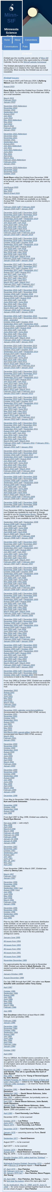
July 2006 (22, 578)
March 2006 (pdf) (11, 586)
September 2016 (31, 296)
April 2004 (22, 635)
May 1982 (8, 1076)
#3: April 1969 (9, 1179)
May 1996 (8, 896)
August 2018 (25, 246)
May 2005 (22, 607)
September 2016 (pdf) (13, 296)
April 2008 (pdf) (10, 532)
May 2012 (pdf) (10, 411)
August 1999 (9, 778)
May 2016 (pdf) (10, 304)
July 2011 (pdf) (10, 433)
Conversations (11, 46)
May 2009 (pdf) (10, 491)
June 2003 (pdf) (10, 657)
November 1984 (10, 1028)
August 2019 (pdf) (11, 221)
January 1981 (9, 1105)
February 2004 (28, 639)
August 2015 (25, 328)
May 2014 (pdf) (10, 360)
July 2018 (22, 248)
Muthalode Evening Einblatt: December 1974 (22, 1163)
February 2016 (28, 310)
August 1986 (9, 995)
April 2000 (8, 760)
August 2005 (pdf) (11, 601)
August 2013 (25, 379)
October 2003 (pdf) (12, 649)
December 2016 (30, 290)
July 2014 (21, 356)
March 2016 (25, 308)
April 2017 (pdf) (10, 280)
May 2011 (22, 437)
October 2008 (27, 506)
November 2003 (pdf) (13, 647)
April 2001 (8, 730)
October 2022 (9, 110)
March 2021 (9, 158)
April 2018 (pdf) (10, 254)
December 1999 (10, 770)
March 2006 (25, 586)
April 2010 (22, 467)
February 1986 (10, 1007)
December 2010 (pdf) (13, 451)
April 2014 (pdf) (10, 362)
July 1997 (8, 857)
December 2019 (30, 213)
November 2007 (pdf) (13, 544)
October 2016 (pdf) (12, 294)
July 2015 (22, 330)
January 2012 (27, 419)
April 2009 (22, 493)
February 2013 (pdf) (12, 391)
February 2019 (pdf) (12, 233)
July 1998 (8, 813)
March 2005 (25, 611)
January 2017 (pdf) (12, 286)
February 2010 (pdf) (12, 471)
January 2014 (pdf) (12, 368)
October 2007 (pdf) (12, 546)
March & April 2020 (12, 193)
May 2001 (8, 728)
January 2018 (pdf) (12, 260)
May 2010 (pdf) (10, 465)
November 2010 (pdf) (13, 453)
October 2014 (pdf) (12, 350)
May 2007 (22, 556)
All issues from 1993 (12, 945)
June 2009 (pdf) (10, 489)
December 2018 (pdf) (13, 238)
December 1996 (10, 882)
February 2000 (10, 764)
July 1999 (8, 780)
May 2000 (8, 758)
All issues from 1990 (12, 957)
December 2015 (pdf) (13, 316)
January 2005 (27, 615)
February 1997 (10, 876)
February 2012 (28, 417)
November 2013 (30, 373)
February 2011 (28, 443)
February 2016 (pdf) (12, 310)
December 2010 (30, 451)
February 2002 (10, 704)
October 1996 (9, 886)
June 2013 (23, 383)
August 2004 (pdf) (11, 627)
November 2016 (30, 292)
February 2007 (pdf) (12, 562)
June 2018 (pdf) (10, 250)
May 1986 (8, 1001)
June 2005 (23, 605)
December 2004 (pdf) (13, 619)
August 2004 (25, 627)
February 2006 (28, 588)
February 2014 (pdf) (12, 366)
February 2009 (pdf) (12, 497)
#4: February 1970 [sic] (13, 1171)
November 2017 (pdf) (13, 266)
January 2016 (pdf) (12, 312)
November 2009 (30, 479)
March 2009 (25, 495)
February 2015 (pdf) (12, 340)
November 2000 (10, 746)
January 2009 (27, 499)
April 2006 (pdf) (10, 584)
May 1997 (8, 863)
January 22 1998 (11, 839)
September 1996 (11, 888)
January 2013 (27, 393)
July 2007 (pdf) (10, 552)
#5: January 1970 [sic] (13, 1173)
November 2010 (30, 453)
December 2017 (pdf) (13, 264)
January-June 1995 (12, 938)
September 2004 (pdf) (13, 625)
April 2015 (22, 336)
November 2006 (30, 570)
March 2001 (9, 736)
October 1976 (9, 1150)
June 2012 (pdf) (10, 409)
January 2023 (9, 102)
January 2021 (9, 164)
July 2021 (8, 148)
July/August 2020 (11, 187)
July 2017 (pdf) (10, 274)
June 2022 (8, 118)
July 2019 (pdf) (10, 223)
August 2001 (9, 722)
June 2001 (8, 726)
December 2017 (30, 264)
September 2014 (31, 352)
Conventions (31, 40)
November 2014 (30, 348)
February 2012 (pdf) (12, 417)
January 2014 (27, 368)
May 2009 (22, 491)
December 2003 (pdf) (13, 645)
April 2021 (8, 156)
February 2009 (28, 497)
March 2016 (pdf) (11, 308)
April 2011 (22, 439)
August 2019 (25, 221)
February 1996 (10, 902)
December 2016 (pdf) (13, 290)
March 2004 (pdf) (11, 637)
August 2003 (25, 653)
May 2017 (22, 278)
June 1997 (8, 859)
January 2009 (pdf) (12, 499)
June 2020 (8, 189)
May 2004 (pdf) (10, 633)
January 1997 (9, 878)
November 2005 (30, 595)
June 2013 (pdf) (10, 383)
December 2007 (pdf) (13, 542)
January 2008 (27, 538)
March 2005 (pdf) (11, 611)
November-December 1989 (15, 960)
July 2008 (22, 526)
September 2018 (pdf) (13, 244)
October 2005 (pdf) (12, 597)
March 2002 (9, 702)
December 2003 (30, 645)
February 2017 (28, 284)
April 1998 (8, 827)
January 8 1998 (10, 841)
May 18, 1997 (9, 861)
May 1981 (8, 1097)
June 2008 (23, 528)
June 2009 (23, 489)
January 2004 (27, 641)
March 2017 (25, 282)
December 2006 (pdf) (13, 568)
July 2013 (22, 381)
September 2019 (31, 219)
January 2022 (9, 130)
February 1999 (10, 790)
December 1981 (10, 1089)
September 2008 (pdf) (13, 522)
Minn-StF (11, 18)
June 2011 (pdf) (10, 435)
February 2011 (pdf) (12, 443)
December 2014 (30, 346)
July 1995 (8, 918)
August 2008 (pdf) (11, 524)
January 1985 (9, 1023)
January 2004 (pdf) (12, 641)
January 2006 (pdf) (12, 590)
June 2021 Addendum (13, 150)
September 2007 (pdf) (13, 548)
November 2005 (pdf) (13, 595)
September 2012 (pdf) (13, 403)
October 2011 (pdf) (12, 427)
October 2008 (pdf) (12, 506)
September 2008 (31, 522)
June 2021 (8, 152)
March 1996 (9, 900)
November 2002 (30, 673)
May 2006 (22, 582)
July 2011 (22, 433)
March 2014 (25, 364)
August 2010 (25, 459)
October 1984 (9, 1030)
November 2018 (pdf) (13, 240)
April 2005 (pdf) (10, 609)
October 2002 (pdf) (12, 675)
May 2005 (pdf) (10, 607)
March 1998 (9, 831)
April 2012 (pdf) (10, 413)
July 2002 (8, 694)
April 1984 (8, 1042)
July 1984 (8, 1036)
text (21, 888)
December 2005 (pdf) (13, 593)
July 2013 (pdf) (10, 381)
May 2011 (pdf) (10, 437)
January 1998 (9, 843)
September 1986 (11, 993)
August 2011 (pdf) (11, 431)
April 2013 (22, 387)
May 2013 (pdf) (10, 385)
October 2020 (9, 174)
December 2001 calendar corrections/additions (23, 710)
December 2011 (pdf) (13, 423)
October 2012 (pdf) (12, 401)
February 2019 (28, 233)
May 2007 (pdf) (10, 556)
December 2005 (30, 593)
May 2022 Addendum (13, 120)
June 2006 (23, 580)
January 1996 (9, 904)
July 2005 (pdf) (10, 603)
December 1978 (10, 1129)
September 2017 (31, 270)
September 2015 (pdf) (13, 324)
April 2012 (22, 413)
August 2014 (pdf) (11, 354)
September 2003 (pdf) (13, 651)
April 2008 (22, 532)
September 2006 (31, 574)
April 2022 (8, 124)
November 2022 (10, 108)
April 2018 (22, 254)
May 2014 (22, 360)
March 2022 (9, 126)
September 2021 (11, 142)
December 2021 (10, 136)
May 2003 (22, 659)
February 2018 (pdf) (12, 258)
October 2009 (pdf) (12, 481)
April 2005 (22, 609)
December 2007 (30, 542)
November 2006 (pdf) (13, 570)
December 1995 (10, 908)
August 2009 (25, 485)
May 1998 (8, 825)
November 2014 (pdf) (13, 348)
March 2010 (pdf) (11, 469)
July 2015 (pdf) (10, 330)
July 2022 (8, 116)
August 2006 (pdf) (11, 576)
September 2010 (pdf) (13, 457)
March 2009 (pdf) (11, 495)
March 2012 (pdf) (11, 415)
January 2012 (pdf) (12, 419)
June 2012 (23, 409)
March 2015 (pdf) (11, 338)
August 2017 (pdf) (11, 272)
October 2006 (27, 572)
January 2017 (27, 286)
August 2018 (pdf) (11, 246)
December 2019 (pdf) (13, 213)
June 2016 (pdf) (10, 302)
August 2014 (25, 354)
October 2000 (9, 748)
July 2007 (22, 552)
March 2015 (25, 338)
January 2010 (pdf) (12, 473)
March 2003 (25, 663)
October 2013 (27, 375)
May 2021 (8, 154)
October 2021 (9, 140)
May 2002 (8, 698)
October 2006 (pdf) (12, 572)
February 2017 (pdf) (12, 284)
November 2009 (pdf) (13, 479)
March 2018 (25, 256)
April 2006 (22, 584)
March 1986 (9, 1005)
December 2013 (30, 371)
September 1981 (11, 1093)
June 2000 (8, 756)
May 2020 (8, 191)
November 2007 (30, 544)
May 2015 (22, 334)
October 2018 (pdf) (12, 242)
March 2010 (25, 469)
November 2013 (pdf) (13, 373)
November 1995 (10, 910)
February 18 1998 (11, 833)
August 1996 (9, 890)
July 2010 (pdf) (10, 461)
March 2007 (25, 560)
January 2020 (27, 209)
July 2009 (22, 487)
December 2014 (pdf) (13, 346)
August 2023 (9, 87)
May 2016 (22, 304)
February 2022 (10, 128)
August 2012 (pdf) (11, 405)
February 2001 (10, 738)
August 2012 (25, 405)
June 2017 (23, 276)
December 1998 (10, 796)
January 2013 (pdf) (12, 393)
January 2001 (9, 740)
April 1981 (8, 1101)
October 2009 (27, 481)
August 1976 (9, 1152)
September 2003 (31, 651)
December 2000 (10, 744)
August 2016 (25, 298)
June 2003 (23, 657)
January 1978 (9, 1132)
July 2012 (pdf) (10, 407)
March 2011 (25, 441)
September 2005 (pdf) (13, 599)
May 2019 (22, 227)
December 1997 (10, 847)
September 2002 (11, 690)
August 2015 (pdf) (11, 328)
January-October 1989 (13, 974)
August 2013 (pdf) (11, 379)
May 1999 (8, 784)
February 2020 (28, 207)
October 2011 (27, 427)
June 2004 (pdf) (10, 631)
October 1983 (9, 1050)
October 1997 (9, 851)
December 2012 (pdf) (13, 397)
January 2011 (27, 447)
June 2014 (23, 358)
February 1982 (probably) (14, 1084)
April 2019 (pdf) (10, 229)
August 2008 (25, 524)
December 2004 (30, 619)
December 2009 (30, 477)
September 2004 (31, 625)
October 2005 (27, 597)
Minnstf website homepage (35, 62)
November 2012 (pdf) (13, 399)
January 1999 (9, 792)
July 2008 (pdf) (10, 526)
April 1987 (8, 987)
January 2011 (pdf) (12, 447)
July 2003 (22, 655)
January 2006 (27, 590)
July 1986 (8, 997)
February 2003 (28, 665)
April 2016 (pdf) (10, 306)
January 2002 (9, 706)
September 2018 (31, 244)
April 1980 (8, 1113)
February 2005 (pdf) (12, 613)
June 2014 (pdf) (10, 358)
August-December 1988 (14, 978)
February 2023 (10, 100)
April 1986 (8, 1003)
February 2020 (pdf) (12, 207)
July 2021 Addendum (12, 146)
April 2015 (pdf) (10, 336)
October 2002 (27, 675)
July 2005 (22, 603)
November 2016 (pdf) (13, 292)
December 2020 (10, 170)
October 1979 (9, 1121)
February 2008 (28, 536)
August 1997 (9, 855)
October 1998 (9, 807)
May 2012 (22, 411)
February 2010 (28, 471)
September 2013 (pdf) (13, 377)
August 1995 (9, 916)
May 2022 (8, 122)
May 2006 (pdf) (10, 582)
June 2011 (23, 435)
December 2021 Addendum (15, 134)
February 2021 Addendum (15, 160)
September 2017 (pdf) (13, 270)
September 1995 (11, 914)
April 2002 (8, 700)
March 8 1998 (9, 829)
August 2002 (9, 692)
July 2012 (22, 407)
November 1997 (10, 849)
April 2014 (22, 362)
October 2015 (27, 322)
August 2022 (9, 114)
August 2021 (9, 144)
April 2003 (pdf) (10, 661)
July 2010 (22, 461)
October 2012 (27, 401)
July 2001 (8, 724)
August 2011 (25, 431)
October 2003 (27, 649)
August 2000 (9, 752)
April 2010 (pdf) (10, 467)
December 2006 (30, 568)
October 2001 (9, 718)
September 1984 (11, 1032)
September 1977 (11, 1138)
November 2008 (30, 504)
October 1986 (9, 991)
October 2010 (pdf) (12, 455)
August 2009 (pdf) (11, 485)
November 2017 (30, 266)
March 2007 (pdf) (11, 560)
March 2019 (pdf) (11, 231)
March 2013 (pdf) (11, 389)
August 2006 (25, 576)
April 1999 (8, 786)
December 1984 (10, 1026)
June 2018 (23, 250)
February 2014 (28, 366)
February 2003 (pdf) (12, 665)
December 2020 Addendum (15, 168)
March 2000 (9, 762)
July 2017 (22, 274)
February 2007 (28, 562)
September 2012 (31, 403)
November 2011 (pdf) (13, 425)
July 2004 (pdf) (10, 629)
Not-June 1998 (10, 823)
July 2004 (22, 629)
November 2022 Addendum (15, 106)
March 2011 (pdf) (11, 441)
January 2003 (27, 667)
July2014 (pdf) (10, 356)
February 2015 (28, 340)
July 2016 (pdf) (10, 300)
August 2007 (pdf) (11, 550)
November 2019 (30, 215)
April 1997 (8, 865)
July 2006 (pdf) (10, 578)
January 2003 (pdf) (12, 667)
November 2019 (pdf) (13, 215)
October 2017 (27, 268)
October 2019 (27, 217)
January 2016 (27, 312)
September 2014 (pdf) (13, 352)
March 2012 (25, 415)
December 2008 (30, 502)
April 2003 (22, 661)
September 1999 (11, 776)
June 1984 (8, 1038)
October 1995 (9, 912)
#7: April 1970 (9, 1169)
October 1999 (9, 774)
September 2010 (31, 457)
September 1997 (11, 853)
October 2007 (27, 546)
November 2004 (30, 621)
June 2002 (8, 696)
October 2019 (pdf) (12, 217)
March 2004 (25, 637)
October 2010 (27, 455)
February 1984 (10, 1044)
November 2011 (30, 425)
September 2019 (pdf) (13, 219)
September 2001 (11, 720)
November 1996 (10, 884)
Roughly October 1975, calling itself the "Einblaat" (24, 1158)
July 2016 (22, 300)
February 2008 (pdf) (12, 536)
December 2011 (30, 423)
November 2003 (30, 647)
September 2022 (11, 112)
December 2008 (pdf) (13, 502)
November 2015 (30, 318)
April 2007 (22, 558)
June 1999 (8, 782)
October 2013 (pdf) (12, 375)
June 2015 (23, 332)
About (17, 40)
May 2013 (22, 385)
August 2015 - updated (38, 326)
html (18, 890)
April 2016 (22, 306)
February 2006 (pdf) (12, 588)
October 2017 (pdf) (12, 268)
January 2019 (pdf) (12, 235)
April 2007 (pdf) (10, 558)
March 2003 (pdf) (11, 663)
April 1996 (8, 898)
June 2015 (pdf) (10, 332)
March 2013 (25, 389)
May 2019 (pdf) (10, 227)
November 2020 (10, 172)
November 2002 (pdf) (13, 673)
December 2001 (10, 714)
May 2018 (22, 252)
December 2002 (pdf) (13, 671)
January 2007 (27, 564)
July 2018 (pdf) (10, 248)
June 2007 (23, 554)
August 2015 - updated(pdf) (15, 326)
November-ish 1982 (12, 1070)
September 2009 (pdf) (13, 483)
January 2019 (27, 235)
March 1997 (9, 874)
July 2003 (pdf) (10, 655)
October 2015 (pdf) (12, 322)
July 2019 (22, 223)
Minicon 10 (13, 1165)
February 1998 (10, 837)
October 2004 (27, 623)
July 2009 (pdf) (10, 487)
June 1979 (8, 1123)
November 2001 (10, 716)
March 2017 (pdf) (11, 282)
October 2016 (27, 294)
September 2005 (31, 599)
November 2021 (10, 138)
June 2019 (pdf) (10, 225)
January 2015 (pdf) (12, 342)
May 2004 (22, 633)
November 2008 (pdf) (13, 504)
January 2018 (27, 260)
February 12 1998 (11, 835)
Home (7, 40)
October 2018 (27, 242)
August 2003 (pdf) (11, 653)
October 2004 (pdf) (12, 623)
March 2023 (9, 98)
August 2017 (25, 272)
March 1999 (9, 788)
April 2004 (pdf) (10, 635)
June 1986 (8, 999)
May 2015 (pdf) (10, 334)
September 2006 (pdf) (13, 574)
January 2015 (27, 342)
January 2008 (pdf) (12, 538)
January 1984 (9, 1046)
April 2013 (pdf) (10, 387)
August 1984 (9, 1034)
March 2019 (25, 231)
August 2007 (25, 550)
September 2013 (31, 377)
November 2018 (30, 240)
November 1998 (10, 805)
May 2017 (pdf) (10, 278)
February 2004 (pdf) (12, 639)
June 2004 (23, 631)
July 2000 (8, 754)
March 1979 (9, 1125)
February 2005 (28, 613)
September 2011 (31, 429)
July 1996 (8, 892)
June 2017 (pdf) (10, 276)
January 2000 (9, 766)
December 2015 (30, 316)
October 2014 (27, 350)
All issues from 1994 (12, 941)
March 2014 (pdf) (11, 364)
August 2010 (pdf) (11, 459)
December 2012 (30, 397)
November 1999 (10, 772)
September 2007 (31, 548)
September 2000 (11, 750)
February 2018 (28, 258)
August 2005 (25, 601)
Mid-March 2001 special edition (17, 732)
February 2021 (10, 162)
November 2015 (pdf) (13, 318)
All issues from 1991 (12, 953)
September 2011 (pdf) (13, 429)
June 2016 (23, 302)
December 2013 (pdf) (13, 371)
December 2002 (30, 671)
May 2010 (22, 465)
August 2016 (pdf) (11, 298)
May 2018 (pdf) (10, 252)
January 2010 (27, 473)
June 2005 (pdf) (10, 605)
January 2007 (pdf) (12, 564)
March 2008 (25, 534)
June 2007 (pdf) (10, 554)
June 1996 (8, 894)
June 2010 (23, 463)
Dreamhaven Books (27, 514)
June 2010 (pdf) (10, 463)
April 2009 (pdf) (10, 493)
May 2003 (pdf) (10, 659)
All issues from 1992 (12, 949)
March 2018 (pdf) (11, 256)
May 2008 (22, 530)
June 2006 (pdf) (10, 580)
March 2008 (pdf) (11, 534)
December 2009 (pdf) (13, 477)
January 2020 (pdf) (12, 209)
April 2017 (22, 280)
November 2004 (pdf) (13, 621)
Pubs (25, 46)
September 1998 (11, 809)
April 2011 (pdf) (10, 439)
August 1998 (9, 811)
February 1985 (10, 1021)
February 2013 (28, 391)
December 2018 (30, 238)
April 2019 (22, 229)
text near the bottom (15, 1181)
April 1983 (8, 1054)
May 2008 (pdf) (10, 530)
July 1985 (8, 1011)
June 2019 (23, 225)
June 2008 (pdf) (10, 528)
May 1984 (8, 1040)
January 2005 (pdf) (12, 615)
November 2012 (30, 399)
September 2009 (31, 483)
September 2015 (31, 324)
